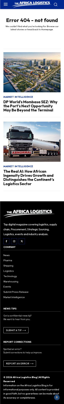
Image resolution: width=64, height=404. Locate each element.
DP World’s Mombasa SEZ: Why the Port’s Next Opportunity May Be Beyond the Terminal (30, 105)
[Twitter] (22, 241)
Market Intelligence (18, 97)
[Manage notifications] (57, 397)
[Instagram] (14, 241)
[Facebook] (6, 241)
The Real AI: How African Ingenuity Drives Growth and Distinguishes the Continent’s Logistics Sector (28, 177)
